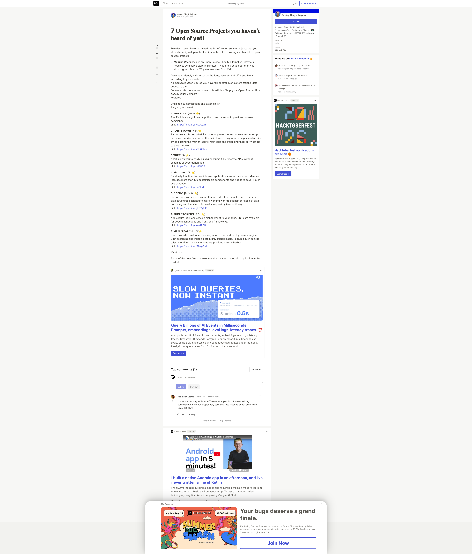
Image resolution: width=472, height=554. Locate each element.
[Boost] (157, 73)
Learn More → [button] (283, 174)
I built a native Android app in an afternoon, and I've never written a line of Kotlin (217, 480)
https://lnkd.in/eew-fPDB (191, 225)
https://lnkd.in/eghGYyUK (192, 208)
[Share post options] (157, 82)
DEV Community (299, 58)
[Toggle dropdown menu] (261, 270)
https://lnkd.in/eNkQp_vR (191, 124)
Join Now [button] (278, 543)
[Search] (163, 3)
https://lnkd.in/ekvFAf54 (191, 166)
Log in (293, 3)
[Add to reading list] (157, 65)
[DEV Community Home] (156, 3)
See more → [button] (178, 353)
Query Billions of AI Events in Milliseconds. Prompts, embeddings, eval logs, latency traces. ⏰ (217, 327)
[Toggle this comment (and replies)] (173, 401)
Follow (296, 21)
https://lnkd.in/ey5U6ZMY (192, 149)
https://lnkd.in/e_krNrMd (191, 187)
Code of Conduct (209, 421)
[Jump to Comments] (157, 56)
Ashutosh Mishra (186, 396)
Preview (194, 387)
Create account (308, 3)
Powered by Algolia (234, 4)
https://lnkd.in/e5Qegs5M (192, 246)
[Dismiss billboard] (321, 504)
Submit (181, 387)
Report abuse (225, 421)
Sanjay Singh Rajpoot (187, 14)
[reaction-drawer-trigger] (157, 46)
